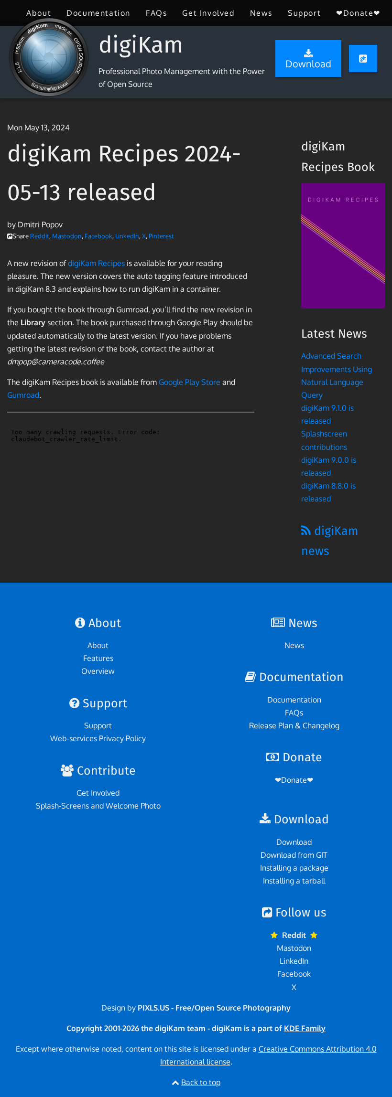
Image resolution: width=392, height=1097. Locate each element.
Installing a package (294, 868)
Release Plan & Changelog (294, 725)
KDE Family (305, 1028)
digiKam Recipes (96, 263)
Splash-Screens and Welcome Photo (98, 805)
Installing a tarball (294, 880)
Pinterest (161, 236)
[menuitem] (39, 13)
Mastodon (67, 236)
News (261, 13)
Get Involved (208, 13)
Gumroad (23, 395)
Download (294, 842)
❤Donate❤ (358, 13)
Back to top (200, 1082)
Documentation (98, 13)
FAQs (156, 13)
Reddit (39, 236)
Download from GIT (294, 855)
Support (304, 13)
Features (98, 658)
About (38, 13)
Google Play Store (189, 382)
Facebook (98, 236)
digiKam (140, 45)
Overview (98, 671)
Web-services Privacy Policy (98, 738)
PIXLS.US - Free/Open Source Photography (214, 1007)
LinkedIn (127, 236)
